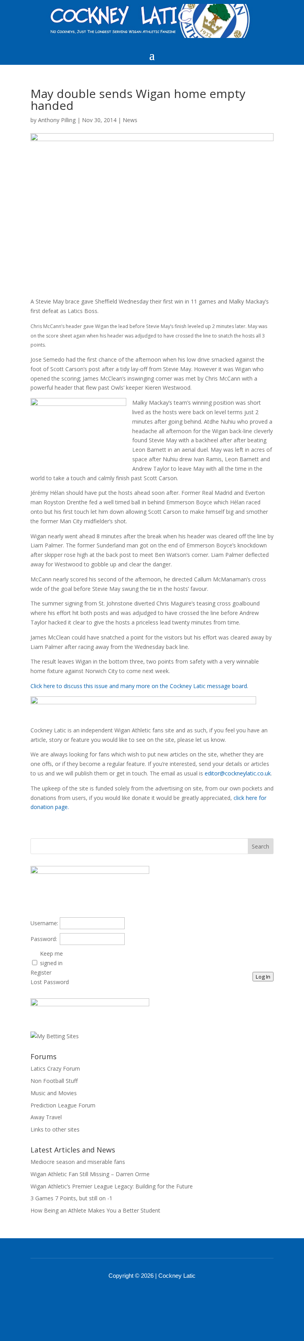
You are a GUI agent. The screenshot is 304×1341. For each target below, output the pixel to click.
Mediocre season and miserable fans (77, 1162)
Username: (44, 923)
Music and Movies (53, 1093)
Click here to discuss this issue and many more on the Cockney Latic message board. (139, 686)
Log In (263, 976)
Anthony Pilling (57, 120)
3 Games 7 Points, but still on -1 (71, 1198)
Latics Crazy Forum (55, 1068)
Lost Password (49, 982)
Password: (43, 939)
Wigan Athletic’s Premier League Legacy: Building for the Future (111, 1186)
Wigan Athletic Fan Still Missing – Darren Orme (90, 1174)
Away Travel (46, 1117)
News (130, 120)
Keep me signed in (51, 958)
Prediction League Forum (62, 1105)
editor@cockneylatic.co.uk (238, 773)
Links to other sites (55, 1129)
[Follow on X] (162, 1297)
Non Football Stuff (54, 1080)
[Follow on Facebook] (141, 1297)
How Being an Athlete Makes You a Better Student (95, 1210)
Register (40, 972)
